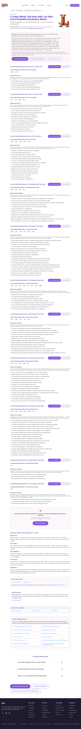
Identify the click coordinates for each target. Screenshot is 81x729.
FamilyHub (44, 714)
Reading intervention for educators (21, 633)
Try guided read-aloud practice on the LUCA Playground (54, 640)
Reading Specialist (46, 712)
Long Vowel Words (16, 610)
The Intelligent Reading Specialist (35, 28)
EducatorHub (45, 717)
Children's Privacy (32, 724)
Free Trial (71, 714)
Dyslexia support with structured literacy (51, 626)
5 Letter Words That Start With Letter (32, 10)
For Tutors (31, 712)
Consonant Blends (36, 610)
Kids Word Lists (19, 10)
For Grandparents (73, 710)
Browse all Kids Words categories (20, 643)
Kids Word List (72, 705)
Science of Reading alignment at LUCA (22, 626)
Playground (71, 707)
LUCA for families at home (19, 640)
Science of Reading (59, 710)
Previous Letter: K (17, 582)
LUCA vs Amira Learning (47, 636)
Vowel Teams (55, 610)
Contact (49, 5)
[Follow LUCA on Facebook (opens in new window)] (9, 713)
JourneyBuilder (45, 710)
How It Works (58, 705)
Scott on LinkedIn (16, 600)
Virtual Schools (32, 714)
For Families (31, 705)
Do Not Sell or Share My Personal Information (61, 724)
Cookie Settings (76, 724)
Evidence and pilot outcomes (48, 630)
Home (12, 10)
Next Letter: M (27, 582)
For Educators (31, 707)
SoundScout (44, 705)
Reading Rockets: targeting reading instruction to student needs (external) (53, 644)
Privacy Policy (24, 724)
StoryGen (44, 707)
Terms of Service (41, 724)
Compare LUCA (58, 714)
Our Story (57, 712)
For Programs (31, 710)
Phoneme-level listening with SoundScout (22, 630)
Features (33, 5)
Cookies (48, 724)
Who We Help (25, 5)
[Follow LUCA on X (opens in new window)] (3, 713)
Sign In (67, 5)
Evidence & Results (59, 707)
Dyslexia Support (72, 712)
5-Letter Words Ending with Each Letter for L (54, 585)
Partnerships (31, 717)
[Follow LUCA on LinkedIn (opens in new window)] (6, 713)
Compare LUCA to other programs (49, 633)
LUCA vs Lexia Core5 (18, 636)
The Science (41, 5)
